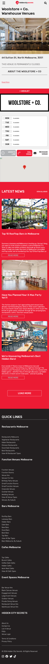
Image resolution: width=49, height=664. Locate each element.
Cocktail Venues (7, 492)
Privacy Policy (7, 641)
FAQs (3, 631)
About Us (5, 623)
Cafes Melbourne (11, 547)
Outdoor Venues (8, 599)
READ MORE (13, 255)
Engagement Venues (9, 593)
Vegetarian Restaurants (10, 440)
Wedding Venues (8, 495)
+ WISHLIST (24, 91)
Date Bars (5, 525)
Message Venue (43, 153)
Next (45, 36)
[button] (24, 167)
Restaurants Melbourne (15, 426)
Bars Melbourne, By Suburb (11, 541)
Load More (24, 393)
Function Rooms (8, 473)
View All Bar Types (8, 538)
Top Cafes (5, 558)
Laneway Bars (7, 519)
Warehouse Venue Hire (10, 607)
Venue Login (6, 634)
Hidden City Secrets (14, 613)
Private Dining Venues (10, 601)
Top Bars (5, 536)
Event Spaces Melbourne (15, 577)
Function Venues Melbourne (17, 459)
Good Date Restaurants (10, 448)
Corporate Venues (8, 489)
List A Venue (6, 629)
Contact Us (6, 626)
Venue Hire (6, 475)
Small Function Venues (10, 486)
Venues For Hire (7, 478)
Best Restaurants (8, 451)
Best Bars (5, 533)
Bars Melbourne (10, 506)
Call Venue (29, 153)
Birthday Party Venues (10, 481)
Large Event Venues (9, 596)
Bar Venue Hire (7, 588)
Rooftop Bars (6, 516)
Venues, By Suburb (8, 500)
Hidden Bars (6, 522)
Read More (5, 82)
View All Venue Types (9, 497)
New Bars (5, 527)
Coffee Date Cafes (8, 563)
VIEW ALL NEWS (42, 191)
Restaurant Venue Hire (10, 604)
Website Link (11, 153)
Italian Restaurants (9, 442)
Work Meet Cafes (8, 568)
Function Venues (8, 470)
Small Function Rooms (10, 484)
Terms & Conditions (9, 639)
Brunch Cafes (7, 560)
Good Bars (5, 530)
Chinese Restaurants (9, 445)
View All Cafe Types (9, 571)
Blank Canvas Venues (10, 590)
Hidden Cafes (7, 566)
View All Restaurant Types (11, 453)
